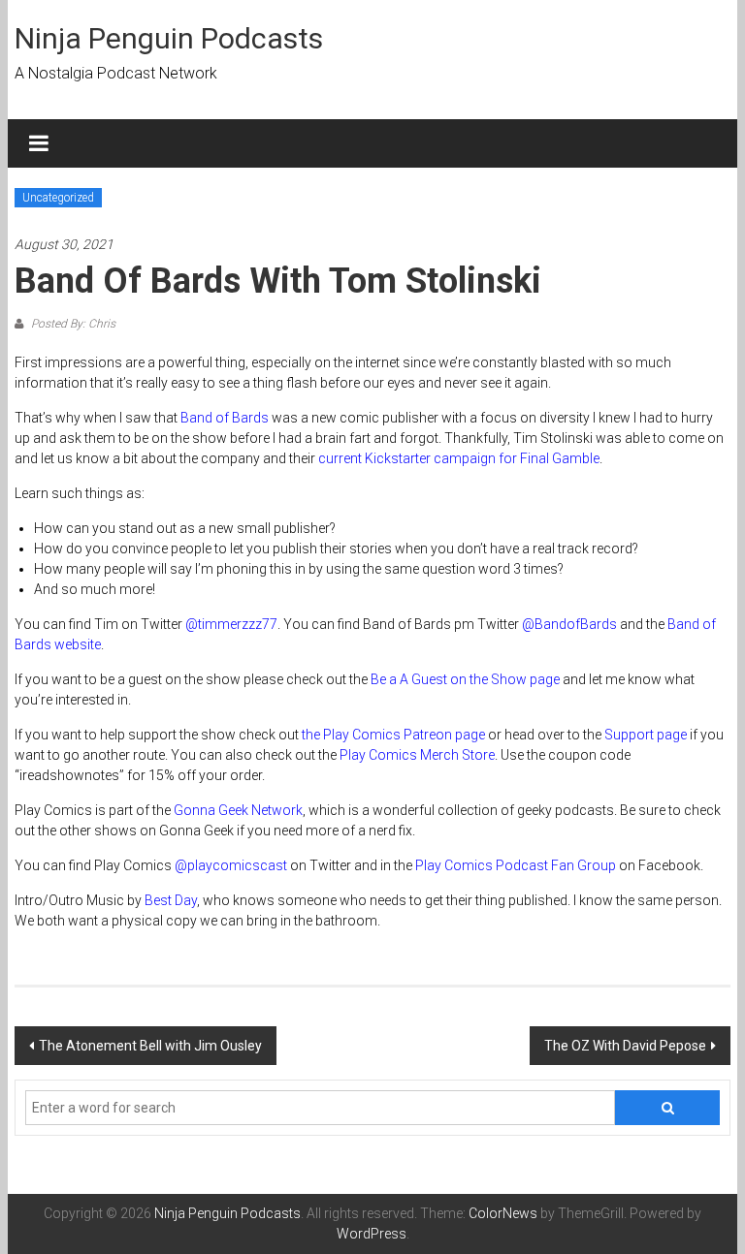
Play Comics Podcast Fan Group (515, 865)
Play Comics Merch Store (417, 755)
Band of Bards (224, 417)
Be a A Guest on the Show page (465, 679)
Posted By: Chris (71, 323)
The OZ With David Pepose (625, 1045)
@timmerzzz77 (231, 624)
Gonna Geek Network (238, 810)
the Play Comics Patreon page (393, 734)
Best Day (171, 900)
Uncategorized (58, 197)
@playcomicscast (231, 865)
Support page (645, 734)
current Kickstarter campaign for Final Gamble (458, 458)
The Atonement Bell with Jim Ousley (150, 1045)
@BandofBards (569, 624)
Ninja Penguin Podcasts (169, 38)
